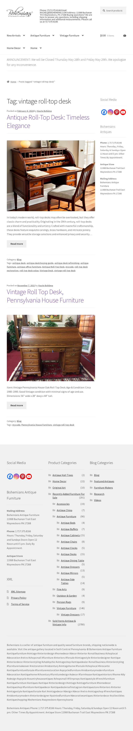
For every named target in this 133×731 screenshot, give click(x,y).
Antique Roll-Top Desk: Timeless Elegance (48, 121)
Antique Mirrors (69, 573)
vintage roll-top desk (64, 270)
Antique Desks (69, 554)
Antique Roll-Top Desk (53, 266)
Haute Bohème (44, 110)
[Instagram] (110, 112)
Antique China (64, 510)
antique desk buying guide (40, 263)
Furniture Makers (103, 487)
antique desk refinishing (66, 263)
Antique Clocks (69, 548)
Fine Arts (62, 589)
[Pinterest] (117, 112)
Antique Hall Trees (63, 475)
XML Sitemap (18, 591)
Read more (17, 243)
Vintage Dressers (70, 614)
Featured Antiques (104, 481)
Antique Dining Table (72, 560)
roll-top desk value (29, 270)
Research (99, 494)
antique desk (18, 263)
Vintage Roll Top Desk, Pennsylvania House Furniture (45, 295)
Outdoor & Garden (67, 595)
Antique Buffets (69, 529)
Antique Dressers (70, 566)
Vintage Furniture (69, 35)
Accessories (63, 504)
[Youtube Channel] (123, 112)
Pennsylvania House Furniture (36, 424)
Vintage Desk (46, 270)
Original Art (59, 487)
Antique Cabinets (70, 535)
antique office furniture (29, 266)
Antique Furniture (40, 35)
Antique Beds (68, 522)
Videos (97, 500)
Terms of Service (20, 604)
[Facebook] (104, 112)
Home (33, 48)
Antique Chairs (69, 541)
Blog (19, 259)
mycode (69, 266)
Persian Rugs (64, 602)
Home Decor (14, 48)
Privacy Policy (18, 597)
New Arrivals (14, 35)
